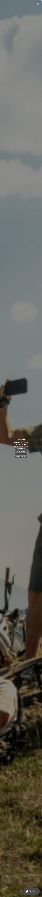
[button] (21, 448)
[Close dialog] (39, 2)
